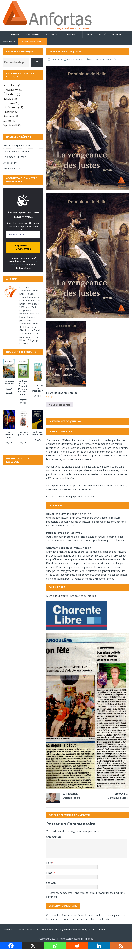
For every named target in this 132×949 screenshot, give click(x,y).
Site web (51, 882)
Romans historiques (100, 59)
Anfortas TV (10, 162)
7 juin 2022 (56, 59)
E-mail (50, 872)
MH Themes (87, 938)
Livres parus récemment (16, 151)
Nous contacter (12, 168)
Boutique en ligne (31, 41)
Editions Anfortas (76, 59)
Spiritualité (32, 34)
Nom (49, 862)
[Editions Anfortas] (47, 29)
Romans (50, 34)
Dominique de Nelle (95, 421)
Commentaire (54, 836)
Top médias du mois (14, 157)
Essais (89, 34)
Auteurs (15, 34)
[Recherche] (37, 62)
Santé (102, 34)
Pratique (117, 34)
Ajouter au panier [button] (59, 404)
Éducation (9, 41)
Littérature (70, 34)
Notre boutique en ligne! (16, 145)
